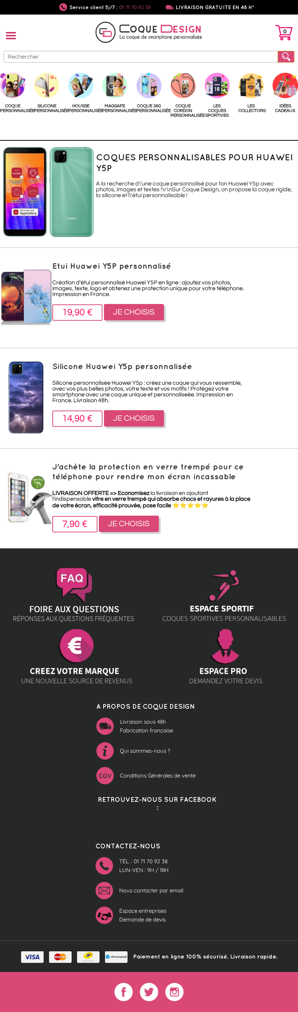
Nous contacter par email (151, 890)
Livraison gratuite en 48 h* (215, 7)
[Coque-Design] (149, 33)
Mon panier (284, 34)
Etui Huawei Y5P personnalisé (111, 265)
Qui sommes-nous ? (145, 750)
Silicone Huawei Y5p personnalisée (122, 366)
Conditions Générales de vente (158, 775)
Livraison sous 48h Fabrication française (146, 726)
